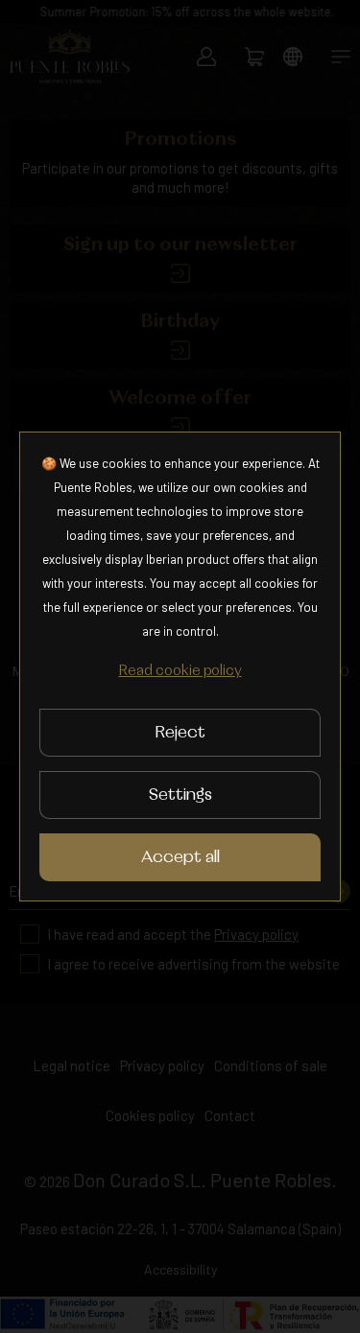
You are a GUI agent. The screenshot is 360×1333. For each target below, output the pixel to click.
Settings (180, 795)
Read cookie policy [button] (180, 671)
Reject (180, 732)
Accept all (180, 857)
